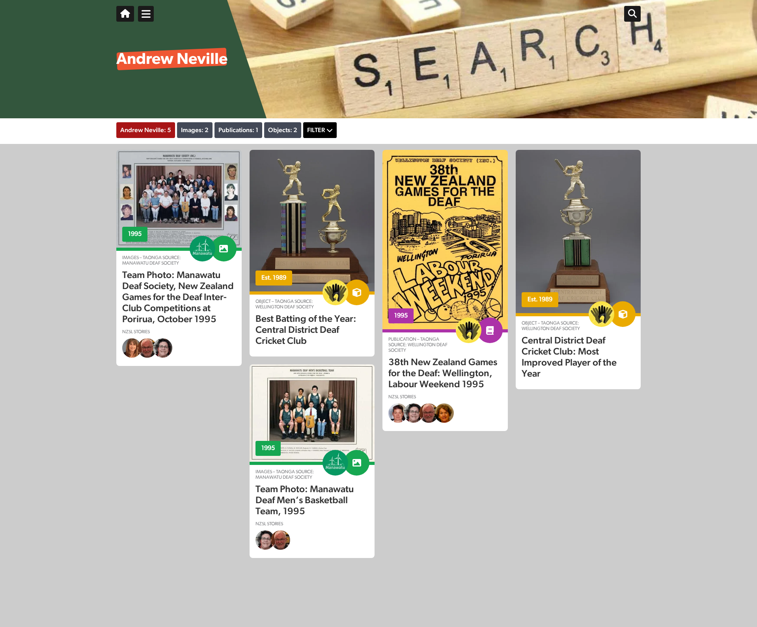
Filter (316, 130)
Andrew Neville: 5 (145, 130)
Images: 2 (195, 130)
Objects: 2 (282, 130)
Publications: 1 (238, 130)
